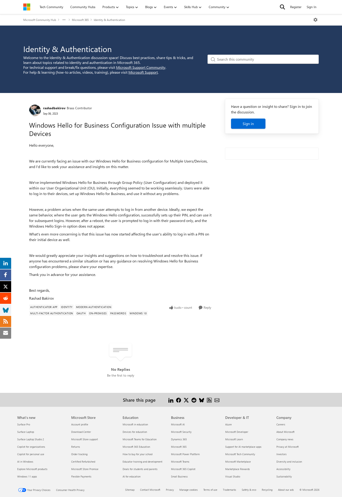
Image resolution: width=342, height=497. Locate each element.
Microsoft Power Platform (185, 454)
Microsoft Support (143, 72)
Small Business (179, 476)
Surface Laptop (25, 432)
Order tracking (79, 454)
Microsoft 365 (80, 20)
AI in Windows (25, 461)
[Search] (282, 7)
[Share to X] (186, 399)
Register (296, 7)
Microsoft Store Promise (84, 469)
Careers (280, 424)
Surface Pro (23, 424)
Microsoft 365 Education (136, 446)
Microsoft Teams (180, 461)
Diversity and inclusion (289, 461)
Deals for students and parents (140, 469)
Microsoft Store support (84, 439)
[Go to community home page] (26, 6)
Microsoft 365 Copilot (183, 469)
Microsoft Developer (236, 432)
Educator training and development (142, 461)
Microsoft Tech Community (240, 454)
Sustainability (284, 476)
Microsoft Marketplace (238, 461)
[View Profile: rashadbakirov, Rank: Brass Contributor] (35, 110)
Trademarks (229, 489)
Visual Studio (232, 476)
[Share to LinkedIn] (170, 399)
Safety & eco (249, 489)
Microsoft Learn (234, 439)
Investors (281, 454)
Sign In (311, 7)
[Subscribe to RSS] (209, 399)
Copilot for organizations (31, 446)
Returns (75, 446)
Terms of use (210, 489)
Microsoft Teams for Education (140, 439)
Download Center (81, 432)
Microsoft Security (181, 432)
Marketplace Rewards (237, 469)
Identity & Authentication (109, 20)
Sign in (248, 123)
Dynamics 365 (179, 439)
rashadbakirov (54, 108)
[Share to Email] (217, 399)
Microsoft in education (135, 424)
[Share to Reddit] (193, 399)
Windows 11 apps (27, 476)
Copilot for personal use (30, 454)
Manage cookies (188, 489)
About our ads (286, 489)
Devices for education (135, 432)
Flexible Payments (81, 476)
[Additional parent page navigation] (64, 20)
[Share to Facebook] (178, 399)
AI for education (132, 476)
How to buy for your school (138, 454)
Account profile (79, 424)
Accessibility (283, 469)
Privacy (170, 489)
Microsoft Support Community (140, 67)
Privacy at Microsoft (287, 446)
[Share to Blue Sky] (201, 399)
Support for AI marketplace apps (243, 446)
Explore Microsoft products (32, 469)
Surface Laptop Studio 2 (30, 439)
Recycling (267, 489)
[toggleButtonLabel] (315, 20)
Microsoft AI (178, 424)
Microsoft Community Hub (39, 20)
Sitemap (129, 489)
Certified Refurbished (83, 461)
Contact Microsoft (150, 489)
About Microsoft (285, 432)
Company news (284, 439)
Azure (228, 424)
